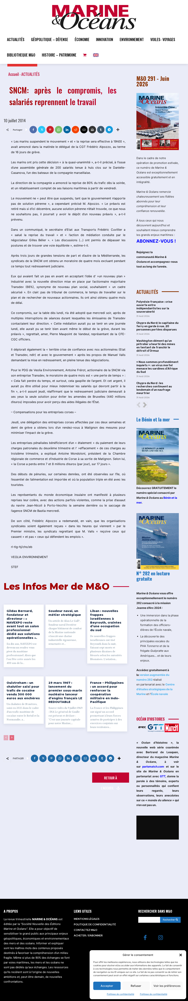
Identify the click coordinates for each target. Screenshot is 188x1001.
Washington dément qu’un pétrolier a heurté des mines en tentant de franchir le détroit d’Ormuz (155, 345)
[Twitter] (41, 129)
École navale (159, 694)
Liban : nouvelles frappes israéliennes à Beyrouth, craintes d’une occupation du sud (105, 620)
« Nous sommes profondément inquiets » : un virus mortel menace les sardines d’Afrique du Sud (157, 367)
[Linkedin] (67, 129)
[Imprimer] (92, 129)
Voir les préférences (166, 986)
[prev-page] (6, 737)
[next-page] (12, 737)
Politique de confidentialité (120, 994)
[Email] (84, 129)
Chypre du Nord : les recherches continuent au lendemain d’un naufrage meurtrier (154, 388)
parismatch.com (153, 766)
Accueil (13, 74)
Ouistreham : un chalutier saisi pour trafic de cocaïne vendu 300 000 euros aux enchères (23, 690)
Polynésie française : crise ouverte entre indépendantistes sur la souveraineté (154, 306)
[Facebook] (33, 129)
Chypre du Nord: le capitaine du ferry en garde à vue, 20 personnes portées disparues (157, 326)
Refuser (136, 986)
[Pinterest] (50, 129)
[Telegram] (109, 129)
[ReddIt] (75, 129)
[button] (180, 955)
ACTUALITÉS (30, 74)
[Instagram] (161, 938)
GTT (162, 776)
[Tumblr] (100, 129)
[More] (118, 129)
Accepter (107, 986)
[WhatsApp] (58, 129)
